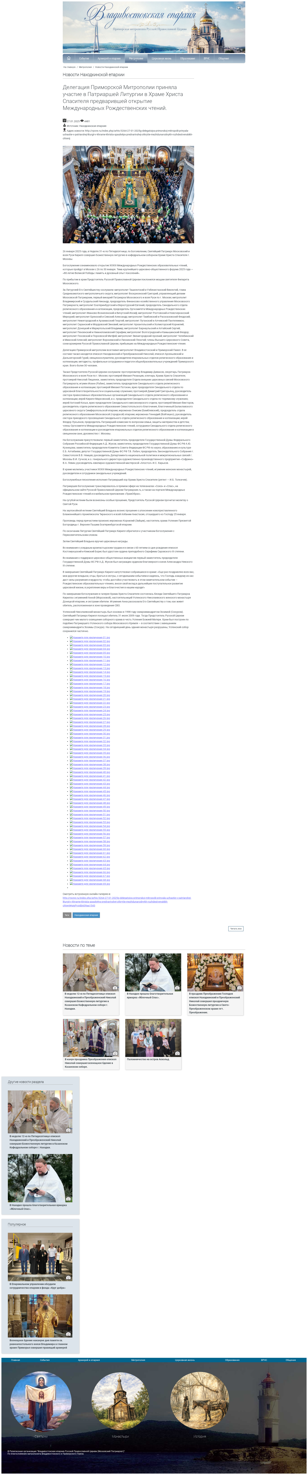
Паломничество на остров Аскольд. (148, 1059)
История (200, 1436)
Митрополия (136, 58)
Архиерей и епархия (109, 58)
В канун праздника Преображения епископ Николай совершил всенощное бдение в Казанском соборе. (90, 1063)
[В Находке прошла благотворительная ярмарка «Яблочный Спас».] (40, 1201)
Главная (15, 1360)
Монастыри (120, 1436)
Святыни (41, 1436)
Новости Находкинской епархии (111, 67)
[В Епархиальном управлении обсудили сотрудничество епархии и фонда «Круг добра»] (40, 1280)
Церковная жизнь (161, 58)
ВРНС (207, 58)
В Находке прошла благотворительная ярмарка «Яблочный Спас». (150, 995)
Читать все (236, 928)
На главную (69, 67)
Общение (224, 58)
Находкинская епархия (92, 126)
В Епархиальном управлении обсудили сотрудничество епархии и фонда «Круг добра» (38, 1286)
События (84, 58)
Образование (187, 58)
